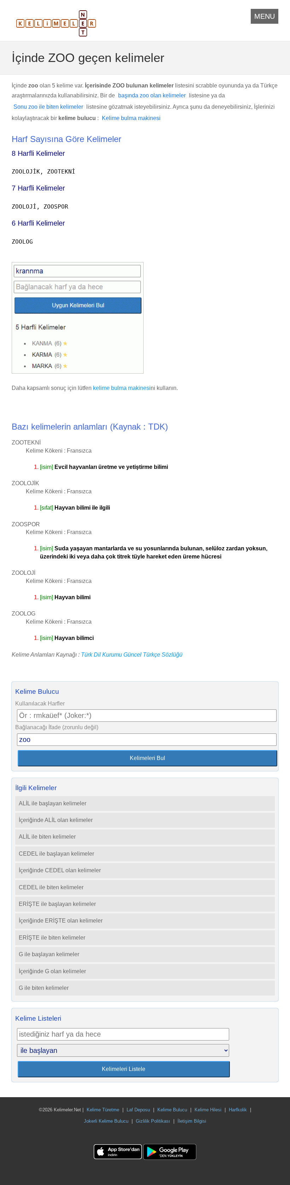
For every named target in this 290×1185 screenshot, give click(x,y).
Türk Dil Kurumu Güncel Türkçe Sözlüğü (131, 655)
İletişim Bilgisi (192, 1121)
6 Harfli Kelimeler (38, 223)
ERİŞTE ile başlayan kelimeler (57, 904)
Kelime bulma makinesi (131, 118)
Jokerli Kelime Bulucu (106, 1121)
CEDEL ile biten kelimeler (51, 887)
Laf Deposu (138, 1109)
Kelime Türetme (103, 1109)
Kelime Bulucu (172, 1109)
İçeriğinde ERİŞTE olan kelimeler (61, 921)
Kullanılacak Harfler (40, 704)
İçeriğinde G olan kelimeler (52, 971)
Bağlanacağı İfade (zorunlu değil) (56, 727)
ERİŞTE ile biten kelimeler (52, 938)
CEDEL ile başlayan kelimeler (56, 854)
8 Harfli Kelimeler (38, 153)
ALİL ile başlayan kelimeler (52, 803)
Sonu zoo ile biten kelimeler (48, 107)
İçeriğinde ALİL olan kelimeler (56, 820)
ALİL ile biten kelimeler (47, 837)
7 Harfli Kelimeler (38, 188)
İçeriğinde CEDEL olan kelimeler (60, 870)
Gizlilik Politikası (153, 1121)
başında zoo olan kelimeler (152, 95)
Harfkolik (238, 1109)
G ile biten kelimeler (44, 988)
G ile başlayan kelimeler (49, 954)
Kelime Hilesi (208, 1109)
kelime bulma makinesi (122, 388)
